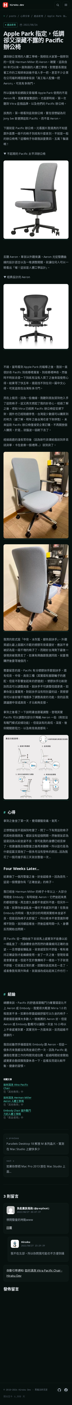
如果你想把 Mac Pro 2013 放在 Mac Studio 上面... (35, 1167)
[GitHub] (59, 1389)
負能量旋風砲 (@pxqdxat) (33, 1208)
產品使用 (38, 16)
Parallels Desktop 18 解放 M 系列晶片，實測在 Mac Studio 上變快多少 (35, 1144)
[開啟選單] (66, 5)
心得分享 (25, 16)
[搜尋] (57, 5)
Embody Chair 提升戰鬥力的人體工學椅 (17, 1112)
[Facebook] (66, 1389)
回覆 (9, 1228)
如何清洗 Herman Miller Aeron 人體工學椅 (17, 1099)
